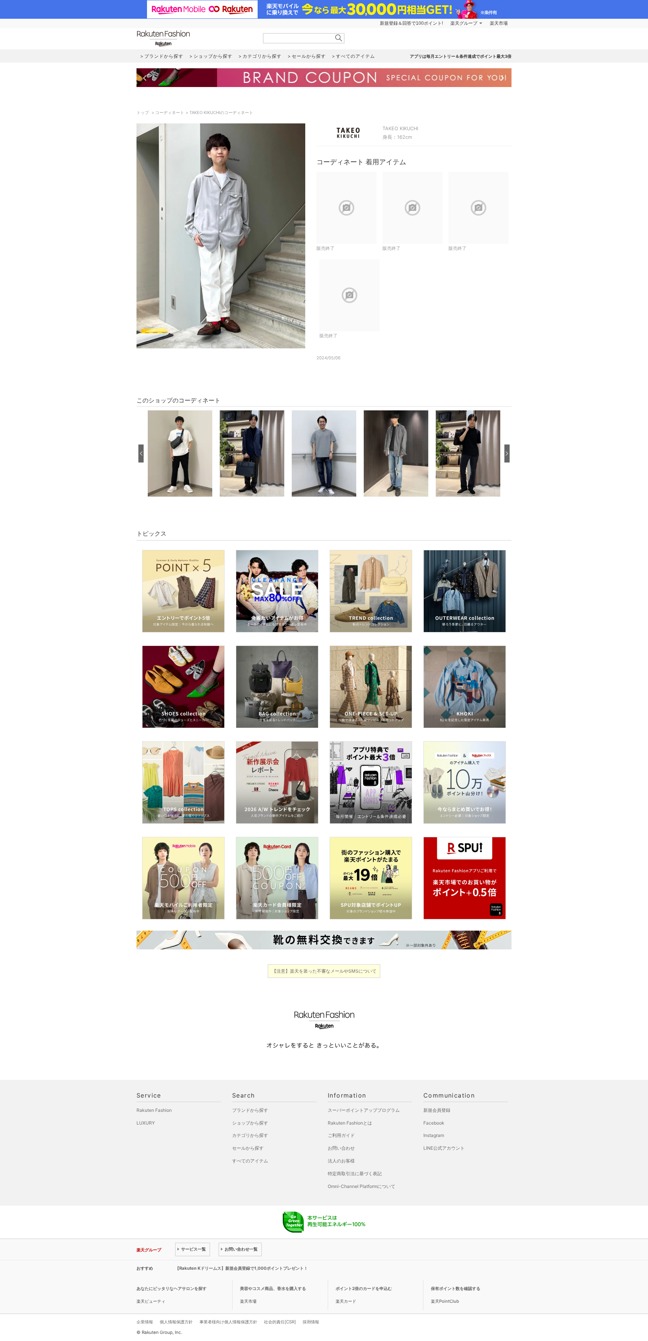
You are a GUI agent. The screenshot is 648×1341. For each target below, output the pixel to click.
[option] (180, 453)
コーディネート (169, 112)
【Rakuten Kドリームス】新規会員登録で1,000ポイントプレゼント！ (241, 1268)
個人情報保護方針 (176, 1321)
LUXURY (145, 1123)
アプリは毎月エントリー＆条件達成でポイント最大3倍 (461, 56)
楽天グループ (463, 23)
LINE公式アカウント (444, 1148)
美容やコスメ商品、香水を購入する (273, 1288)
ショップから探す (250, 1123)
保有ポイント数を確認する (455, 1288)
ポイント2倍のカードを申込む (364, 1288)
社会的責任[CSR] (280, 1321)
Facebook (433, 1123)
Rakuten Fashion (194, 38)
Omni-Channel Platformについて (361, 1186)
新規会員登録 (436, 1110)
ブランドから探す (250, 1110)
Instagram (433, 1135)
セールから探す (248, 1148)
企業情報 (144, 1321)
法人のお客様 (341, 1161)
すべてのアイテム (250, 1161)
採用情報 (311, 1321)
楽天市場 (499, 23)
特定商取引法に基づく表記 (355, 1173)
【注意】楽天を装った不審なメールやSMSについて (324, 971)
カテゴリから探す (250, 1135)
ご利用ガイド (341, 1135)
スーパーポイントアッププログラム (364, 1110)
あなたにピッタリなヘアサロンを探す (171, 1288)
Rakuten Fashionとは (350, 1123)
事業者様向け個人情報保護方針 (228, 1321)
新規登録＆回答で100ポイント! (411, 23)
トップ (143, 112)
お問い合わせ (341, 1148)
